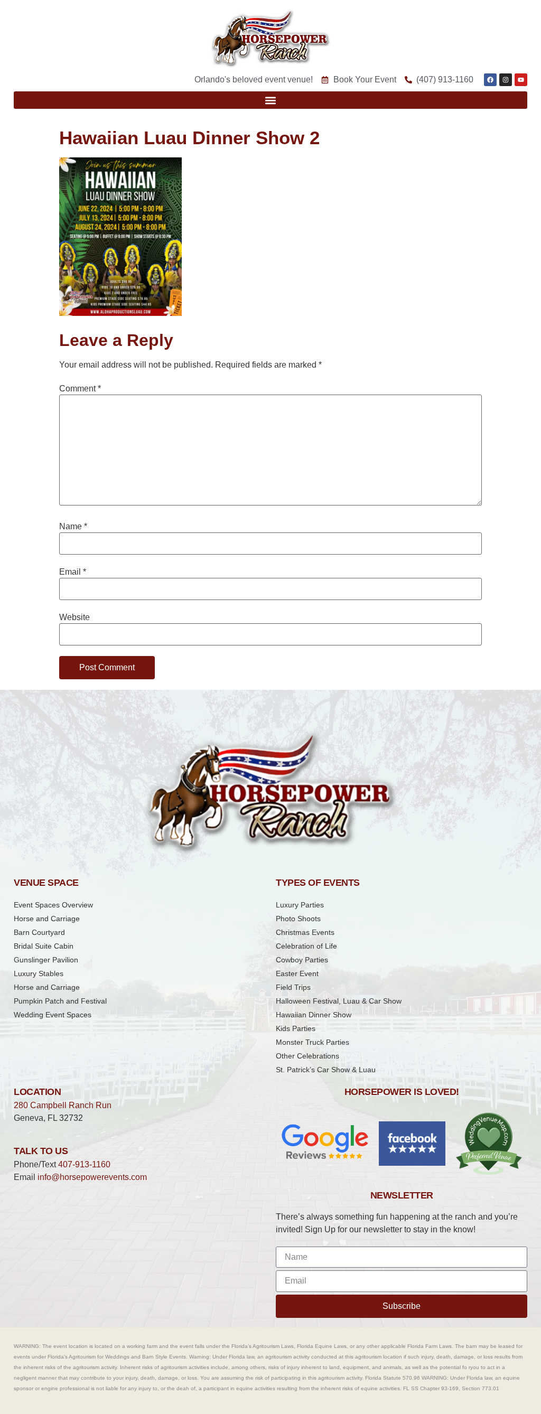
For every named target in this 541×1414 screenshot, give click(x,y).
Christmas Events (305, 932)
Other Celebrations (307, 1056)
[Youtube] (521, 79)
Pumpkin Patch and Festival (60, 1001)
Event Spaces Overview (53, 905)
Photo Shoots (298, 918)
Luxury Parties (300, 905)
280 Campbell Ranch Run (62, 1105)
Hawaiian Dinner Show (313, 1014)
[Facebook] (490, 79)
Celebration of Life (306, 946)
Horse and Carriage (47, 918)
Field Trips (293, 987)
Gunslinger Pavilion (46, 960)
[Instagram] (505, 79)
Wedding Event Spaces (52, 1014)
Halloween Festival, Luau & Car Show (339, 1001)
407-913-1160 (84, 1164)
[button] (270, 100)
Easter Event (297, 973)
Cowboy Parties (302, 960)
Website (74, 617)
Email (72, 572)
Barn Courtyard (39, 932)
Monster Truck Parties (312, 1042)
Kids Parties (295, 1028)
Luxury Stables (38, 973)
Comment (80, 389)
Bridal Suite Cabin (43, 946)
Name (73, 526)
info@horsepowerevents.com (92, 1177)
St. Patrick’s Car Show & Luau (326, 1069)
